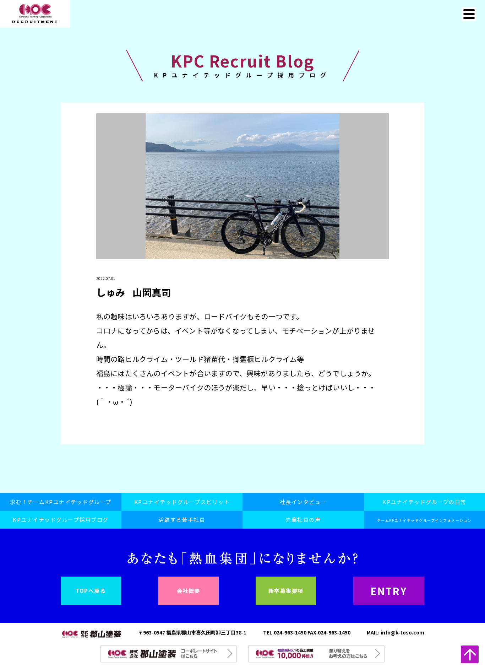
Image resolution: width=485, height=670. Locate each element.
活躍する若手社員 (181, 519)
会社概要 (188, 590)
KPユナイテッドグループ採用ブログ (61, 519)
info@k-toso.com (402, 632)
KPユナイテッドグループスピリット (182, 502)
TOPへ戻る (91, 590)
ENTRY (389, 591)
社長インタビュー (303, 502)
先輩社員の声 (303, 519)
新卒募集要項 (286, 590)
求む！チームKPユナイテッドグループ (60, 502)
